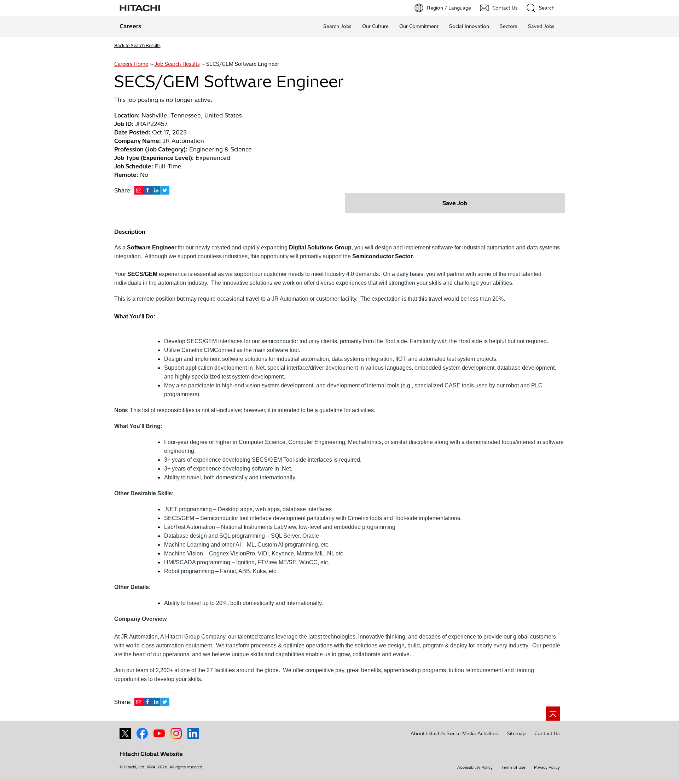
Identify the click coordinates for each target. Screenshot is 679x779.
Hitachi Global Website (151, 753)
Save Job (454, 203)
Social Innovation (469, 26)
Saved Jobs (541, 26)
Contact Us (547, 733)
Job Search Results (177, 64)
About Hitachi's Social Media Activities (454, 733)
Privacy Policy (547, 767)
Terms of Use (513, 767)
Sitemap (516, 733)
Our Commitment (419, 26)
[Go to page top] (553, 713)
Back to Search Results (137, 45)
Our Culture (375, 26)
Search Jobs (337, 26)
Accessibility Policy (475, 767)
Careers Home (131, 64)
